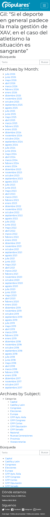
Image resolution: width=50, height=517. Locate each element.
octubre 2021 (12, 249)
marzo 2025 (11, 123)
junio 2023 (10, 188)
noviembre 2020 (13, 277)
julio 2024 (10, 148)
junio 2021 (10, 261)
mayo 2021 (10, 264)
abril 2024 (10, 157)
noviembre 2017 (13, 381)
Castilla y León (17, 405)
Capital (13, 402)
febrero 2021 (11, 274)
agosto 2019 (11, 320)
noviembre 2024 (13, 135)
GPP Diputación (18, 426)
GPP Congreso (17, 420)
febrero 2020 (12, 301)
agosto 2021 (11, 255)
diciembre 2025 (13, 95)
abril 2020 (10, 298)
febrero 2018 (11, 372)
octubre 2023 (12, 175)
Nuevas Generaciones (21, 436)
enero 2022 (11, 240)
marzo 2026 (11, 86)
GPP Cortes (16, 423)
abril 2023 (10, 194)
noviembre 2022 (13, 209)
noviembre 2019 (13, 311)
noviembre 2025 (13, 98)
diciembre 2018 (13, 341)
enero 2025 (11, 129)
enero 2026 (11, 92)
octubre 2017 (12, 384)
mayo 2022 (11, 228)
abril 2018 (10, 366)
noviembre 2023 (13, 172)
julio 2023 (10, 185)
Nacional (14, 432)
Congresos (15, 408)
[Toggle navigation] (44, 5)
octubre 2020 (12, 280)
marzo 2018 (11, 369)
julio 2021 (10, 258)
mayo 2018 (10, 363)
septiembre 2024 (14, 142)
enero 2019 (11, 338)
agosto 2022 (11, 218)
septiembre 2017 (13, 387)
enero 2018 (11, 375)
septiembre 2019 (13, 317)
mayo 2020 (11, 295)
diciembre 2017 (13, 378)
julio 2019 (10, 323)
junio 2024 (10, 151)
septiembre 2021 (13, 252)
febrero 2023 (12, 200)
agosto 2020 (11, 286)
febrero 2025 (12, 126)
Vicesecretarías (18, 442)
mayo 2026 (10, 80)
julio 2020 (10, 289)
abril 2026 (10, 83)
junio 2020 (10, 292)
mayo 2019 (10, 326)
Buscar (44, 62)
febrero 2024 (12, 163)
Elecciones (15, 411)
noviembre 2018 (13, 344)
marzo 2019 (11, 332)
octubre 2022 (12, 212)
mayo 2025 (10, 117)
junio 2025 (10, 114)
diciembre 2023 (13, 169)
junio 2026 (10, 77)
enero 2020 (11, 304)
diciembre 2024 (13, 132)
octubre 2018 (12, 348)
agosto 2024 (11, 145)
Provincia (15, 439)
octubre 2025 (12, 102)
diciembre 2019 (13, 308)
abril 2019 (10, 329)
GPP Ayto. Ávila (18, 417)
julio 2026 (10, 74)
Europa (14, 414)
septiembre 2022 (14, 215)
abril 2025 (10, 120)
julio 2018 (10, 357)
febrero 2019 (11, 335)
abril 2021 (10, 268)
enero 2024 (11, 166)
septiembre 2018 (13, 351)
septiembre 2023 (14, 178)
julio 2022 (10, 221)
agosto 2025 (11, 108)
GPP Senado (16, 429)
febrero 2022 (12, 237)
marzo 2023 (11, 197)
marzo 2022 (11, 234)
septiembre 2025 (14, 105)
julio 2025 (10, 111)
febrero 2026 (12, 89)
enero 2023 (11, 203)
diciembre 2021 (13, 243)
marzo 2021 (11, 271)
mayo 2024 (11, 154)
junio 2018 (10, 360)
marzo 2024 (11, 160)
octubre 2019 (12, 314)
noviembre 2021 (13, 246)
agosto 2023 (11, 181)
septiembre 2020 (14, 283)
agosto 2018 (11, 354)
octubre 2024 (12, 138)
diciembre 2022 (13, 206)
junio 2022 (10, 225)
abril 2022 (10, 231)
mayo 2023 (11, 191)
